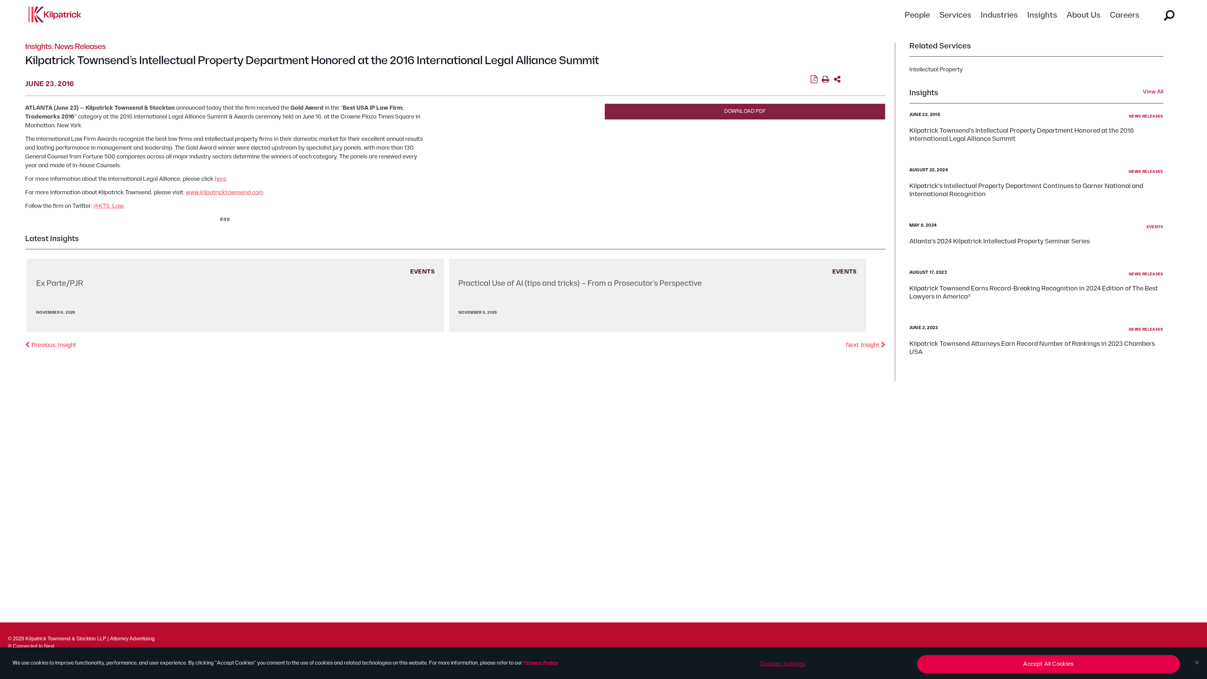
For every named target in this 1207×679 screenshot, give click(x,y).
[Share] (837, 79)
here (220, 179)
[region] (603, 663)
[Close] (1197, 663)
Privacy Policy (541, 663)
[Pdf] (814, 79)
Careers (1124, 15)
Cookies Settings (783, 664)
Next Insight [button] (865, 344)
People (917, 15)
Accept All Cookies (1048, 664)
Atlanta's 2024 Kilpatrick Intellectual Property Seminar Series (999, 241)
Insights (1042, 15)
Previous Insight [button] (53, 344)
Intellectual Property (936, 69)
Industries (999, 15)
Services (955, 15)
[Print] (825, 79)
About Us (1083, 15)
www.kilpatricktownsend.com (224, 192)
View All (1153, 92)
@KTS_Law (108, 206)
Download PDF (745, 111)
